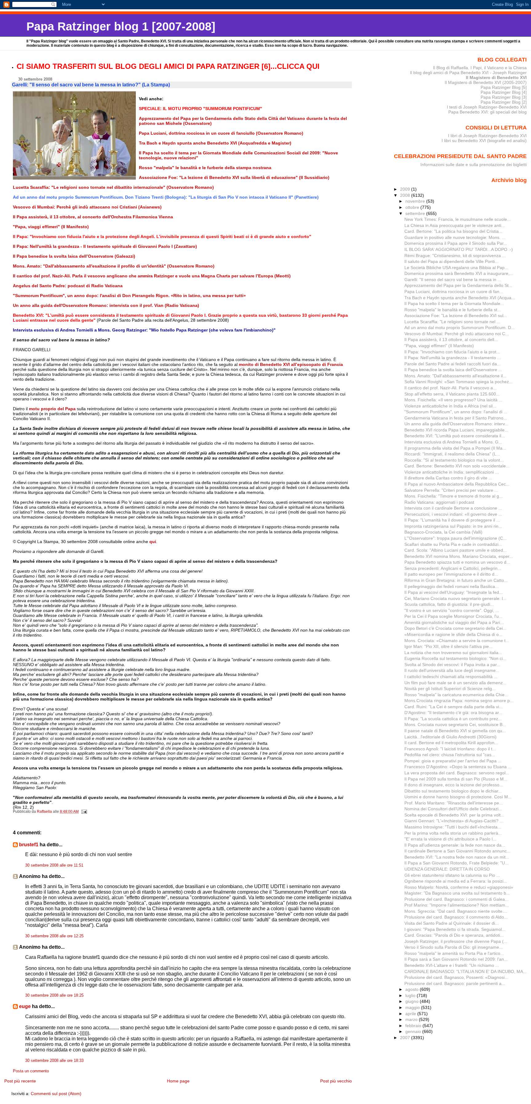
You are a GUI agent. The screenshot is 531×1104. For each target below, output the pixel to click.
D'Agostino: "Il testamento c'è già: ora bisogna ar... (453, 712)
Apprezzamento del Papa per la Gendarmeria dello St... (458, 285)
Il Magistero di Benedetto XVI (496, 77)
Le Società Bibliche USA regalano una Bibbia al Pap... (456, 267)
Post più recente (20, 1080)
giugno (412, 1001)
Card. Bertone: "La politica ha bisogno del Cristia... (453, 231)
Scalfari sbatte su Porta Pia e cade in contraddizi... (453, 544)
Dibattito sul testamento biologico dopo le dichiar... (453, 790)
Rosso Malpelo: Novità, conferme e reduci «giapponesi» (458, 887)
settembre (415, 213)
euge (25, 1006)
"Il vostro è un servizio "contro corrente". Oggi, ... (451, 610)
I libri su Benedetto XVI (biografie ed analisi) (484, 140)
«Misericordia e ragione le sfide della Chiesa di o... (453, 634)
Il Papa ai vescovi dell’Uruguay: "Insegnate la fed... (453, 592)
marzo (412, 1019)
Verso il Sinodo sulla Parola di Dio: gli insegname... (453, 947)
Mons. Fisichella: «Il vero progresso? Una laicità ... (453, 399)
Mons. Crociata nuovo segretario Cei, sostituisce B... (455, 724)
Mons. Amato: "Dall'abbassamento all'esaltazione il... (455, 375)
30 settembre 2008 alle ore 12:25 (54, 936)
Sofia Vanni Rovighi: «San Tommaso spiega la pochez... (458, 381)
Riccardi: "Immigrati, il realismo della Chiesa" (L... (452, 453)
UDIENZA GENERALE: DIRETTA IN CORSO (447, 869)
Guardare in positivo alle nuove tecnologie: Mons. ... (454, 237)
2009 (405, 189)
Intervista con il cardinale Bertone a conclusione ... (453, 508)
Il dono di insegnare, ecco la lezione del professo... (453, 784)
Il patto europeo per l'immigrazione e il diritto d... (451, 574)
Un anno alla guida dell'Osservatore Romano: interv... (456, 423)
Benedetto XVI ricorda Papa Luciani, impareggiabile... (456, 429)
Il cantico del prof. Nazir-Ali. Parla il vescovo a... (450, 387)
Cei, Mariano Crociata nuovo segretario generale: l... (455, 598)
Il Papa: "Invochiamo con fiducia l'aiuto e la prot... (452, 351)
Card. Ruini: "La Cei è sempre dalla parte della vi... (453, 706)
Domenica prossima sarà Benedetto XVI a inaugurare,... (458, 273)
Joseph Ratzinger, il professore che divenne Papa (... (455, 941)
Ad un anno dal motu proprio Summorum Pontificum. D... (459, 327)
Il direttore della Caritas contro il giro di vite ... (448, 477)
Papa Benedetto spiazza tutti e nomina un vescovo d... (457, 562)
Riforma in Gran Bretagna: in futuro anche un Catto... (456, 580)
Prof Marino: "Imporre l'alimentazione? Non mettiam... (456, 905)
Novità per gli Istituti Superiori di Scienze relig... (450, 688)
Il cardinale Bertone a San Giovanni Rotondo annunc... (457, 850)
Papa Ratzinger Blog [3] (504, 97)
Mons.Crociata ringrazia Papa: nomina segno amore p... (458, 700)
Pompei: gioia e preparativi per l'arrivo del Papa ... (453, 760)
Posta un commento (31, 1071)
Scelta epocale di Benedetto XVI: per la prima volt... (454, 814)
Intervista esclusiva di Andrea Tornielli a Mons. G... (453, 441)
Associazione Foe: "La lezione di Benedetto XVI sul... (455, 315)
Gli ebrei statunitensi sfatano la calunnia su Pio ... (452, 875)
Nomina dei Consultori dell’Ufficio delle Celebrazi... (453, 808)
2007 (405, 1037)
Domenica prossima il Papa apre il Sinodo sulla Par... (455, 243)
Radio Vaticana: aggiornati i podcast (439, 502)
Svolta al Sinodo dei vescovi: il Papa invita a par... (452, 664)
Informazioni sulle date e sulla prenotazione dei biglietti (473, 164)
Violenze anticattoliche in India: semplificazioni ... (451, 472)
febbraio (414, 1025)
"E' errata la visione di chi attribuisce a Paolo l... (450, 838)
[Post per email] (84, 811)
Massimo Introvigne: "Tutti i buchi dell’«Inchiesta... (452, 826)
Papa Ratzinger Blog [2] (504, 102)
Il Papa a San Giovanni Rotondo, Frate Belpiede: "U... (456, 862)
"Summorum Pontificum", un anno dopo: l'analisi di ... (455, 411)
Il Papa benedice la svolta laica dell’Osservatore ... (453, 369)
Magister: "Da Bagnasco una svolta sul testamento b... (457, 893)
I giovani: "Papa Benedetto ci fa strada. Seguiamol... (454, 929)
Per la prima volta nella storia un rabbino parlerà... (453, 833)
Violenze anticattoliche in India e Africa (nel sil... (450, 405)
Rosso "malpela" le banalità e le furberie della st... (452, 309)
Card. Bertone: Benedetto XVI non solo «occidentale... (456, 465)
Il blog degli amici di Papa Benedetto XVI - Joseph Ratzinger (468, 72)
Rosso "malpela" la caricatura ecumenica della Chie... (456, 694)
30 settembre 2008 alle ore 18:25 (54, 995)
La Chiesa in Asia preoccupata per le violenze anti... (454, 225)
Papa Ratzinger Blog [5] (504, 87)
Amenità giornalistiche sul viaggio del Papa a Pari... (454, 622)
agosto (412, 989)
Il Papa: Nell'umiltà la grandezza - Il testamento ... (452, 357)
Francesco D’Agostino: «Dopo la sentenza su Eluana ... (458, 766)
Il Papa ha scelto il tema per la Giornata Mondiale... (454, 303)
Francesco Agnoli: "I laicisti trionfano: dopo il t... (450, 748)
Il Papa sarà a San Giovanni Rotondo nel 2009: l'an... (456, 959)
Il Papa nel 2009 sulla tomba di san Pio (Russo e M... (455, 778)
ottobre (412, 207)
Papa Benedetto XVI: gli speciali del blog (487, 111)
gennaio (413, 1031)
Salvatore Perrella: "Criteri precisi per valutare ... (451, 490)
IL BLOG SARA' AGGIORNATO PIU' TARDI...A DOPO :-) (458, 249)
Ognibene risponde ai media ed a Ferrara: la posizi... (455, 881)
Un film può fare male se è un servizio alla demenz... (455, 682)
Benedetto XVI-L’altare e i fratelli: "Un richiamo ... (451, 965)
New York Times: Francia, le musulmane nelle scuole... (457, 219)
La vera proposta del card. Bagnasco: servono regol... (456, 772)
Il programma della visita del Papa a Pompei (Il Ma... (455, 448)
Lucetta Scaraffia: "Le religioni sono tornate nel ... (452, 321)
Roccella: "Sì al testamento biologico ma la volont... (454, 460)
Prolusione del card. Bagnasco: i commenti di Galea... (456, 899)
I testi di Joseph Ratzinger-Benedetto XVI (487, 107)
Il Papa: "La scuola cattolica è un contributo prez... (453, 718)
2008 (405, 195)
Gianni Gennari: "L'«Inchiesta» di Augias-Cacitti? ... (453, 820)
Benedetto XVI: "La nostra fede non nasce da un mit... (456, 857)
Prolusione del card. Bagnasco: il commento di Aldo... (456, 917)
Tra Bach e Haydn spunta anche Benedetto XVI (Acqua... (459, 297)
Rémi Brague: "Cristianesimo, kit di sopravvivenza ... (455, 255)
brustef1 (28, 844)
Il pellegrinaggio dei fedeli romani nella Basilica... (451, 586)
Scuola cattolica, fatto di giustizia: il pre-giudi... (449, 604)
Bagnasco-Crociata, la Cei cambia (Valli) (443, 532)
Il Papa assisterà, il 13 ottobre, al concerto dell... (451, 339)
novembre (415, 201)
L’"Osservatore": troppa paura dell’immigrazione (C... (455, 538)
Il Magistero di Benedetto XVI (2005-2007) (486, 82)
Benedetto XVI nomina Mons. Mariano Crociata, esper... (458, 556)
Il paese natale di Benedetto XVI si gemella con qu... (455, 730)
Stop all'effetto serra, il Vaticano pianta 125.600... (452, 393)
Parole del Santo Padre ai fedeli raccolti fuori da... (452, 363)
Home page (178, 1080)
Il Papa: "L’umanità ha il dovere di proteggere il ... (452, 520)
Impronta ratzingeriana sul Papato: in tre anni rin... (453, 526)
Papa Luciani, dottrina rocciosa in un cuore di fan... (453, 291)
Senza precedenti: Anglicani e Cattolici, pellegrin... (452, 568)
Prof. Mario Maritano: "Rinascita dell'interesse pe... (453, 802)
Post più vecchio (336, 1080)
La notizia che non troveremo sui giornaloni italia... (453, 652)
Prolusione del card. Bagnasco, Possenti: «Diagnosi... (456, 977)
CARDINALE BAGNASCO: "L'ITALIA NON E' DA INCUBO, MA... (465, 971)
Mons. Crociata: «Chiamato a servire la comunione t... (456, 640)
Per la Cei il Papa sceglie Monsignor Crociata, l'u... (453, 616)
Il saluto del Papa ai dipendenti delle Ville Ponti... (451, 261)
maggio (413, 1007)
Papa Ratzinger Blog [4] (504, 92)
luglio (411, 995)
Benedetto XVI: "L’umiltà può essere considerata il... (454, 435)
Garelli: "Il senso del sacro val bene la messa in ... (452, 279)
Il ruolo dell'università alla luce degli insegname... (451, 670)
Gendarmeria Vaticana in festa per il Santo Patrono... (455, 417)
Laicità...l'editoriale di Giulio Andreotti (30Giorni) (450, 736)
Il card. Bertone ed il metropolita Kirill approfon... (451, 742)
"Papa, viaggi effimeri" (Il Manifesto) (439, 345)
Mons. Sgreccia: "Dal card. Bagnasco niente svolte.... (455, 911)
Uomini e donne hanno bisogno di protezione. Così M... (458, 796)
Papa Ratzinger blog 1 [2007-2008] (120, 26)
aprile (411, 1013)
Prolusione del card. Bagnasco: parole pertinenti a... (454, 983)
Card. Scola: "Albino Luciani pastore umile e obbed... (455, 550)
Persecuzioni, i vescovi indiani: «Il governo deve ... (453, 514)
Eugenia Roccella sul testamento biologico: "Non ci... (455, 658)
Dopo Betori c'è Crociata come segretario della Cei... (455, 628)
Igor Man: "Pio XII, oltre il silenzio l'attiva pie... (448, 646)
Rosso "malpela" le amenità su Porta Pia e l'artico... (454, 953)
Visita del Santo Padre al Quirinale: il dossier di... (451, 923)
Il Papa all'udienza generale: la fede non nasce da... (454, 845)
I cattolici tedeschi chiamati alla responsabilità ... (451, 676)
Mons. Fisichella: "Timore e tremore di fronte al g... (453, 496)
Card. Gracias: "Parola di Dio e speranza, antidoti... (454, 935)
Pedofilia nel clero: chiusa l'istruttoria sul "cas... (449, 754)
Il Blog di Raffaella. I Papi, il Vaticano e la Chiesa (480, 67)
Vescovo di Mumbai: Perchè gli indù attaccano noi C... (456, 333)
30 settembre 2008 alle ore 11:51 (54, 865)
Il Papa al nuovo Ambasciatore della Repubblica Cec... (456, 484)
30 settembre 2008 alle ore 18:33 (54, 1060)
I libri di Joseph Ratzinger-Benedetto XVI (487, 135)
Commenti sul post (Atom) (56, 1093)
